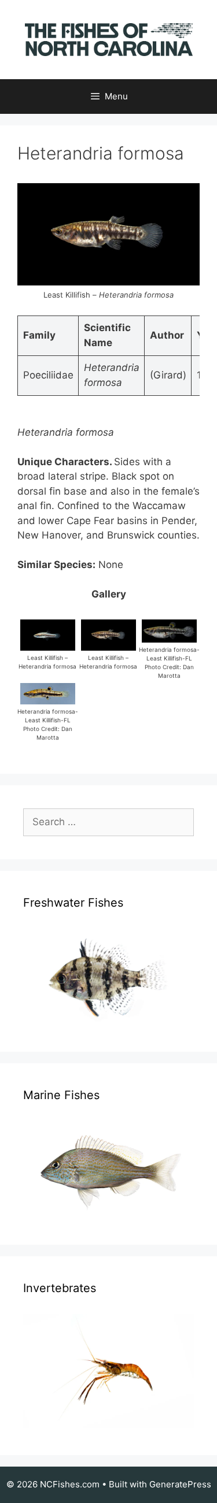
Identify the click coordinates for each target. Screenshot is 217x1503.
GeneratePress (180, 1484)
